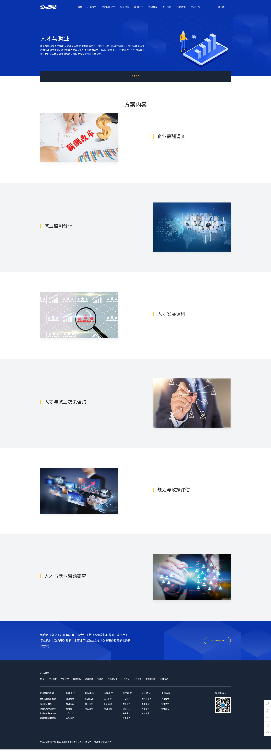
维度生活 (145, 704)
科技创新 (77, 679)
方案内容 (135, 76)
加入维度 (145, 713)
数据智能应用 (108, 7)
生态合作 (195, 7)
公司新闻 (89, 699)
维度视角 (89, 709)
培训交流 (108, 709)
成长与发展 (146, 699)
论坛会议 (108, 699)
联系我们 (222, 7)
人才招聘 (145, 709)
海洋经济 (89, 679)
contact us (215, 641)
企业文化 (127, 709)
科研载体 (70, 709)
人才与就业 (112, 679)
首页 (80, 7)
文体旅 (100, 679)
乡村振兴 (164, 679)
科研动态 (70, 704)
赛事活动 (108, 704)
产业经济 (65, 679)
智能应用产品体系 (48, 709)
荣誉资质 (127, 713)
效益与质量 (151, 679)
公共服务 (138, 679)
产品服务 (91, 7)
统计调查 (53, 679)
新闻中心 (138, 7)
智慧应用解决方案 (48, 713)
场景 (42, 679)
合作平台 (70, 713)
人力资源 (181, 7)
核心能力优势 (46, 704)
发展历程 (127, 704)
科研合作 (124, 7)
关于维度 (166, 7)
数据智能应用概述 (48, 699)
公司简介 (127, 699)
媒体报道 (89, 704)
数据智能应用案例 (48, 718)
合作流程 (70, 718)
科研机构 (70, 699)
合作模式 (165, 699)
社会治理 (125, 679)
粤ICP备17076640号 (102, 742)
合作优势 (165, 704)
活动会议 (152, 7)
